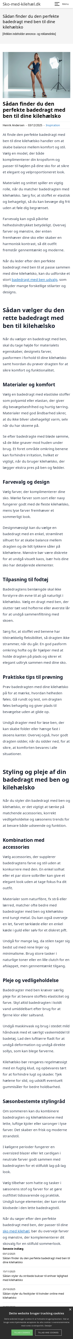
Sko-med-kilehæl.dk (22, 4)
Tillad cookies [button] (22, 1332)
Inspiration (53, 125)
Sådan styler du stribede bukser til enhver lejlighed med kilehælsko (35, 1278)
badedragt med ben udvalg (34, 279)
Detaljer (48, 1325)
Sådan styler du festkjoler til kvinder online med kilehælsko (33, 1296)
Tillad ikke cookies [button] (48, 1332)
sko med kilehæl (16, 1231)
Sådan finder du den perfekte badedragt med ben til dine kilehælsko (36, 1260)
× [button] (70, 1309)
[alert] (36, 1323)
